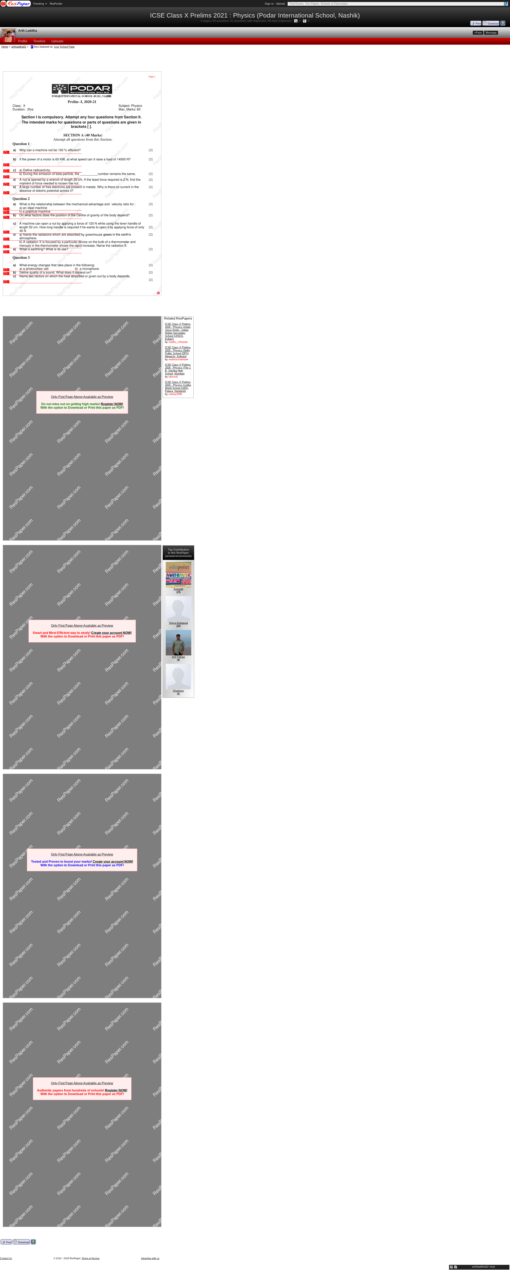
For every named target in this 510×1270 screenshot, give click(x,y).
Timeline (39, 41)
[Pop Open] (455, 1267)
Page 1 (152, 76)
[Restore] (451, 1267)
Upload (280, 3)
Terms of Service (91, 1258)
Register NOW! (112, 404)
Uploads (57, 41)
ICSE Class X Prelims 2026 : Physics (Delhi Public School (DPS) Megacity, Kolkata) (178, 352)
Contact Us (6, 1258)
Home (4, 46)
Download (493, 23)
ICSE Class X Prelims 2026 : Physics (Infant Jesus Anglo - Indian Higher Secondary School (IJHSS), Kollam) (178, 331)
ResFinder (56, 3)
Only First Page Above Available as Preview (82, 397)
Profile (22, 41)
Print (478, 23)
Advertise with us (150, 1258)
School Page (67, 46)
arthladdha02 (18, 46)
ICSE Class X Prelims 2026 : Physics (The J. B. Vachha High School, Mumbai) (178, 369)
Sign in (269, 3)
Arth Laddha (27, 30)
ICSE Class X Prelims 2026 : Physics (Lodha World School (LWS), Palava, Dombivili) (178, 387)
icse (56, 46)
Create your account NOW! (111, 633)
